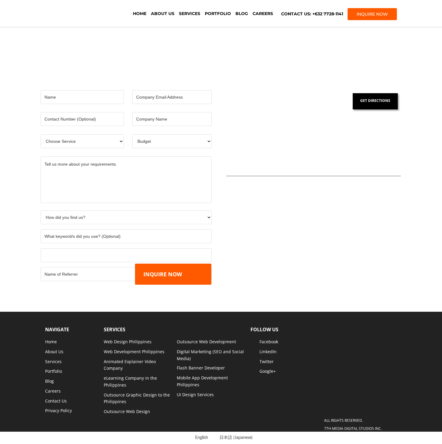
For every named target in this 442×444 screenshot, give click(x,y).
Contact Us (56, 401)
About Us (162, 13)
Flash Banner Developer (201, 368)
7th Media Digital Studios (78, 14)
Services (189, 13)
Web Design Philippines (128, 341)
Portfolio (218, 13)
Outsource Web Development (206, 341)
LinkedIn (268, 351)
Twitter (266, 361)
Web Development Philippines (134, 351)
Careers (263, 13)
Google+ (267, 371)
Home (139, 13)
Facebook (268, 341)
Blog (241, 13)
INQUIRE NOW (372, 14)
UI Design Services (195, 394)
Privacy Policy (58, 410)
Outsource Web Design (127, 411)
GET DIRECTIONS (375, 100)
